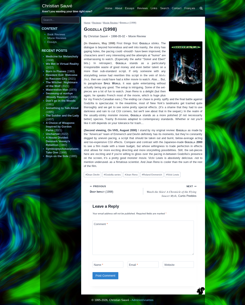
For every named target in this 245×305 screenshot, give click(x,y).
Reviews (142, 8)
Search (164, 8)
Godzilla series (112, 174)
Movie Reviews (56, 38)
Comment (101, 224)
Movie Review (137, 36)
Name (98, 264)
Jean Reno (131, 174)
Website (169, 264)
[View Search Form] (201, 8)
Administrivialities (143, 300)
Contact (177, 8)
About (118, 8)
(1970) (61, 89)
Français (189, 8)
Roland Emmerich (152, 174)
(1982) (58, 141)
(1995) (61, 156)
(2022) (57, 134)
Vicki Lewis (172, 174)
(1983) (60, 71)
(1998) (101, 189)
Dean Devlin (93, 174)
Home (108, 8)
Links (154, 8)
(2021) (60, 126)
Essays (129, 8)
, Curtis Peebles (171, 191)
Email (133, 264)
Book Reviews (56, 34)
